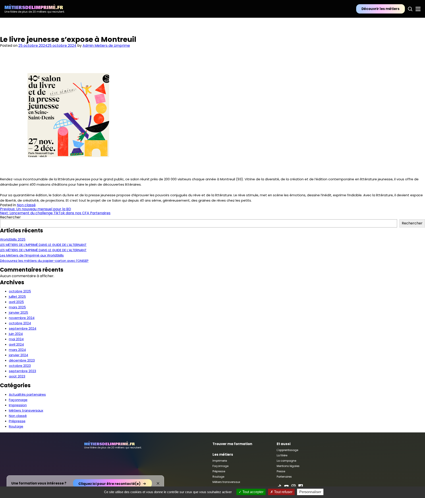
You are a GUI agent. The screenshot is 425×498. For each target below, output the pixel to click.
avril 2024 (16, 344)
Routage (16, 426)
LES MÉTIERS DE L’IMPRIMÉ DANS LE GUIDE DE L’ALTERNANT (43, 244)
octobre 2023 (20, 365)
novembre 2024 (22, 317)
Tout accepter (252, 492)
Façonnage (18, 399)
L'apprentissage (287, 450)
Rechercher (10, 217)
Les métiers (222, 454)
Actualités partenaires (27, 394)
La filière (282, 455)
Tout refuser (282, 492)
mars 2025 (17, 307)
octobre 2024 (20, 323)
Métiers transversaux (26, 410)
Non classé (26, 205)
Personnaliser (310, 492)
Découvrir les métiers (380, 8)
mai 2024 (16, 339)
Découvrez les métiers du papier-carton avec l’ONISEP (44, 260)
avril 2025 (16, 302)
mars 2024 (17, 349)
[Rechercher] (410, 9)
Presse (281, 471)
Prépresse (17, 421)
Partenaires (284, 477)
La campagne (286, 461)
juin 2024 (16, 333)
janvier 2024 (18, 355)
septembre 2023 (22, 371)
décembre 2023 (22, 360)
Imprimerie (219, 461)
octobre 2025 (20, 291)
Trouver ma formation (232, 444)
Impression (18, 405)
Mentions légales (288, 466)
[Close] (158, 483)
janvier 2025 (18, 312)
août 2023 (17, 376)
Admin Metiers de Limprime (106, 45)
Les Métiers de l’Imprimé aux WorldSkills (32, 255)
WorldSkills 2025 (12, 239)
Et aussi (283, 444)
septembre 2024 (22, 328)
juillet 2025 (17, 296)
